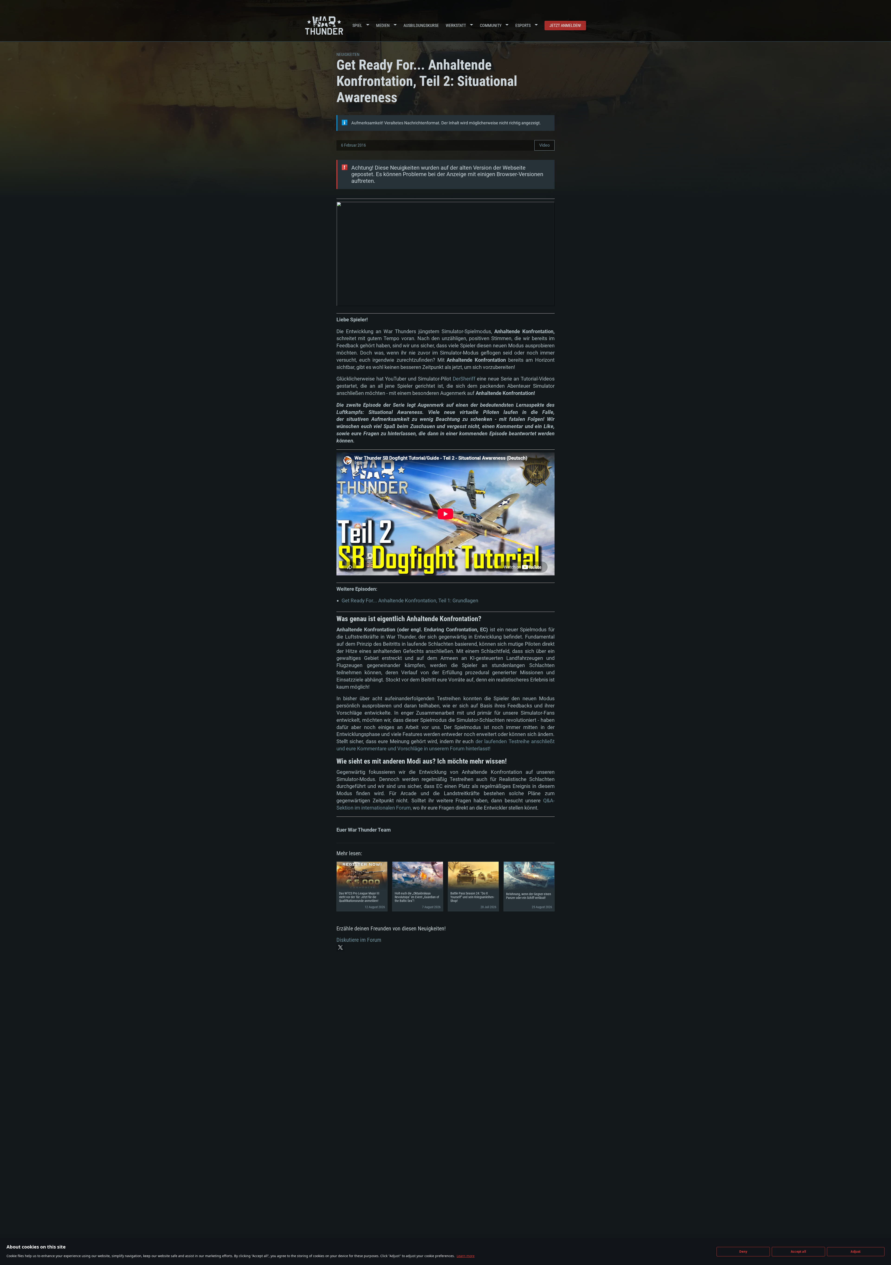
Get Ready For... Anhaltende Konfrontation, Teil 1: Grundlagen (410, 600)
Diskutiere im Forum (358, 940)
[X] (340, 947)
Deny (743, 1251)
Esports (523, 25)
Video (544, 145)
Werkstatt (456, 25)
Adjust (856, 1251)
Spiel (357, 25)
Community (490, 25)
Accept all (798, 1251)
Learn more (466, 1256)
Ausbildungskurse (421, 25)
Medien (383, 25)
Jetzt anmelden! (565, 25)
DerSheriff (464, 379)
